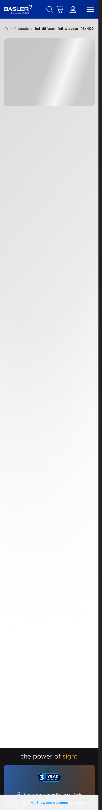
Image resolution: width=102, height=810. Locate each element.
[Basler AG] (18, 9)
